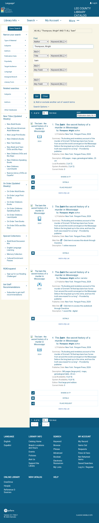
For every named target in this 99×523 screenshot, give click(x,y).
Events (32, 451)
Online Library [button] (12, 477)
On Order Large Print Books (15, 197)
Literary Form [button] (9, 82)
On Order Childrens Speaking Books (14, 209)
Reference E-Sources (10, 490)
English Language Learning (14, 249)
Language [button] (8, 72)
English (7, 441)
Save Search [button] (14, 28)
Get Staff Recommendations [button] (11, 285)
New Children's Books (15, 139)
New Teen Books (13, 143)
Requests (82, 449)
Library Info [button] (10, 20)
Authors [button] (7, 51)
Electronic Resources (58, 461)
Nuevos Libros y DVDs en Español (17, 174)
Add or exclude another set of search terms (55, 102)
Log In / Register (85, 467)
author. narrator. (73, 278)
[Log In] (91, 3)
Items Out (82, 445)
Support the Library (34, 464)
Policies (32, 455)
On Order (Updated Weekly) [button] (11, 184)
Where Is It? (66, 177)
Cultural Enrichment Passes (15, 259)
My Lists (57, 467)
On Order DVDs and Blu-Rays (16, 226)
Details (66, 182)
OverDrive (8, 482)
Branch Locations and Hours (36, 446)
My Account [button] (52, 20)
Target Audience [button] (10, 66)
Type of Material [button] (10, 40)
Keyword (57, 441)
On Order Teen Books (15, 221)
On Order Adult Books (15, 191)
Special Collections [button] (12, 236)
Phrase (56, 449)
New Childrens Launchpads (13, 168)
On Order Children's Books (14, 203)
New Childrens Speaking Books (17, 161)
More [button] (72, 20)
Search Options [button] (41, 106)
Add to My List (64, 193)
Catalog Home (35, 441)
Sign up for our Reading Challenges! (16, 275)
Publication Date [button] (10, 56)
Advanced (57, 453)
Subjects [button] (7, 46)
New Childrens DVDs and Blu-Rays (17, 155)
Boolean (57, 457)
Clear (45, 96)
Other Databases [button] (10, 110)
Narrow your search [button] (12, 34)
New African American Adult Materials (16, 129)
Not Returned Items (84, 458)
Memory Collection (14, 254)
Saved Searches (85, 463)
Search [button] (31, 20)
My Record (83, 441)
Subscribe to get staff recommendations (16, 293)
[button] (14, 98)
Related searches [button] (11, 88)
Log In (94, 3)
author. (69, 130)
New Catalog (35, 477)
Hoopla (7, 486)
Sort (79, 112)
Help (56, 477)
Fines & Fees (84, 453)
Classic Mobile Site (84, 515)
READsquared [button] (9, 268)
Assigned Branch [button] (10, 77)
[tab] (14, 34)
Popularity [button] (8, 61)
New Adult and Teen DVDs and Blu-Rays (15, 148)
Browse (56, 445)
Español (7, 445)
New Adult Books (14, 124)
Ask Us (32, 459)
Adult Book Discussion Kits (16, 242)
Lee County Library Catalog (82, 12)
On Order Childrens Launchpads (14, 216)
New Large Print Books (16, 135)
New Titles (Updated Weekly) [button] (12, 117)
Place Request (66, 187)
